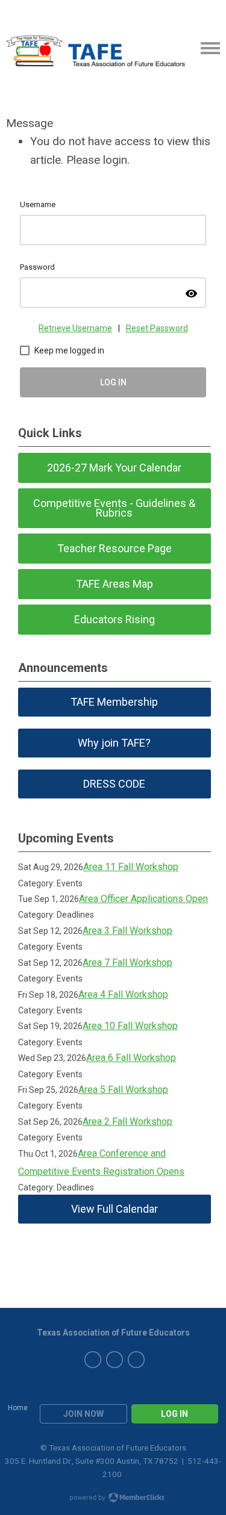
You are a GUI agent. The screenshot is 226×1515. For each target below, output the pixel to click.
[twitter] (114, 1359)
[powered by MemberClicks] (113, 1499)
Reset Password (157, 328)
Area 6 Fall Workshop (131, 1057)
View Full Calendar (114, 1208)
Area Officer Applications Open (143, 898)
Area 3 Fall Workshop (127, 930)
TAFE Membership (114, 701)
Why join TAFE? (114, 742)
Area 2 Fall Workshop (127, 1121)
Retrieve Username (75, 328)
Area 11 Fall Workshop (130, 867)
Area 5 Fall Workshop (123, 1089)
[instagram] (136, 1359)
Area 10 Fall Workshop (130, 1025)
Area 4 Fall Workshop (123, 994)
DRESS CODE (114, 783)
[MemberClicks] (96, 48)
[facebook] (92, 1359)
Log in (174, 1414)
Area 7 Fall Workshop (127, 962)
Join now (83, 1414)
